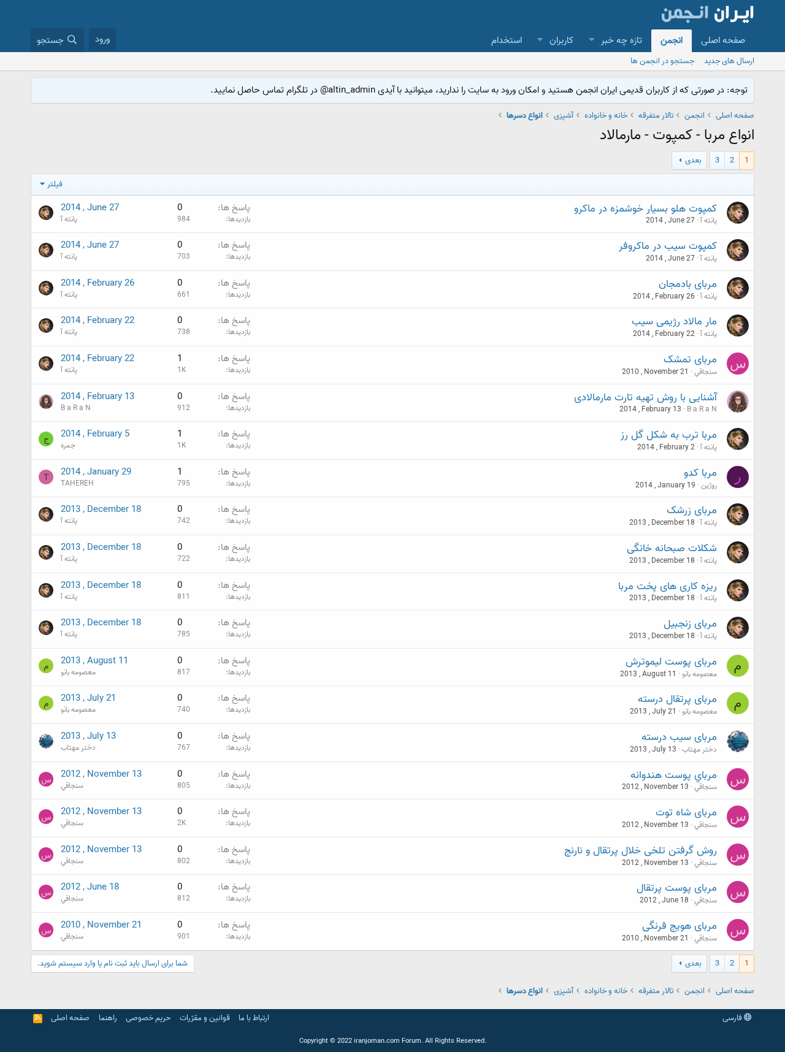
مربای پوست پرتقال (677, 888)
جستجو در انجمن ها (662, 61)
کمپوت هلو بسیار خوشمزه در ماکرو (645, 208)
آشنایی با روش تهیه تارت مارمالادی (645, 397)
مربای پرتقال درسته (677, 699)
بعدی (693, 160)
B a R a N (702, 409)
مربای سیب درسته (679, 737)
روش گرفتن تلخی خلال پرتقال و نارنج (640, 850)
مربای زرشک (692, 510)
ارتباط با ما (254, 1018)
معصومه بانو (699, 674)
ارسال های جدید (729, 61)
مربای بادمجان (688, 284)
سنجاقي (705, 372)
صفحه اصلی (723, 40)
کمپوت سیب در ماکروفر (668, 246)
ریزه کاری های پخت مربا (667, 586)
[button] (591, 40)
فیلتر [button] (55, 184)
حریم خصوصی (148, 1018)
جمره (68, 445)
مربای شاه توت (686, 812)
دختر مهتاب (699, 749)
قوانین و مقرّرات (205, 1018)
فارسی (733, 1018)
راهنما (108, 1018)
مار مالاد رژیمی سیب (674, 321)
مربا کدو (700, 473)
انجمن (672, 40)
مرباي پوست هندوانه (673, 775)
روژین (709, 485)
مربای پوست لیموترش (671, 662)
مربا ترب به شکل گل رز (669, 435)
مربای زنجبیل (690, 624)
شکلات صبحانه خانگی (672, 548)
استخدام (506, 40)
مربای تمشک (690, 359)
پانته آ (708, 220)
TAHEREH (77, 483)
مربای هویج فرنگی (679, 926)
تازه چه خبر (621, 40)
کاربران (561, 40)
